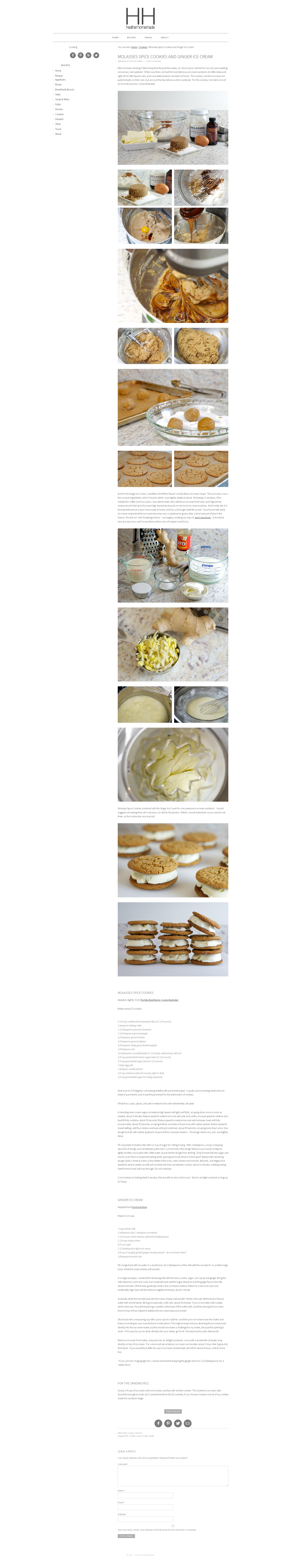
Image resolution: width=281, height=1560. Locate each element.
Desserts (138, 1433)
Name (121, 1490)
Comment (122, 1464)
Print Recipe (173, 1411)
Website (122, 1514)
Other (58, 124)
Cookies (143, 47)
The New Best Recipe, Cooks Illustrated (159, 999)
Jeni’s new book (203, 517)
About (165, 37)
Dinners (59, 109)
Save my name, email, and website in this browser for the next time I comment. (157, 1529)
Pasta (58, 104)
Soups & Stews (62, 99)
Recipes (131, 37)
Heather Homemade (140, 16)
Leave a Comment (153, 61)
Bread (58, 84)
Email (121, 1502)
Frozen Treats (142, 1436)
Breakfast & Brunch (64, 89)
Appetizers (60, 79)
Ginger (151, 1436)
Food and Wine (139, 1207)
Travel (148, 37)
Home (115, 37)
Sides (57, 94)
